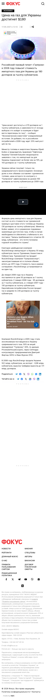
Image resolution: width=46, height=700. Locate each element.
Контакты (36, 692)
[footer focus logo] (12, 542)
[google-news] (38, 579)
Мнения (29, 548)
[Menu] (3, 3)
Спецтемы (30, 552)
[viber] (32, 579)
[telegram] (19, 579)
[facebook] (6, 579)
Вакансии (30, 560)
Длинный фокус (10, 556)
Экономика (8, 11)
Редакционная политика (9, 574)
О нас (4, 560)
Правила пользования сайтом (9, 566)
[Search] (43, 4)
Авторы (28, 556)
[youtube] (25, 579)
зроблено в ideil (9, 696)
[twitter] (12, 579)
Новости (6, 548)
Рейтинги (6, 552)
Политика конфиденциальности (16, 692)
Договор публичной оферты (30, 566)
